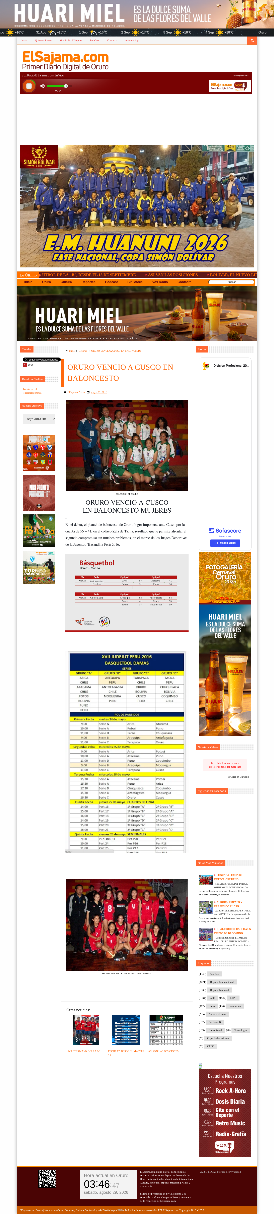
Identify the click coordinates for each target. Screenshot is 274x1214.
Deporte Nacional (219, 990)
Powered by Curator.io (238, 777)
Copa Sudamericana (218, 1038)
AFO (212, 998)
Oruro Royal (215, 1030)
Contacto (112, 40)
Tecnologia (240, 1030)
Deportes (83, 350)
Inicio (24, 40)
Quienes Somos (43, 40)
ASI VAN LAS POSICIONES (113, 274)
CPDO (210, 1046)
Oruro (212, 1006)
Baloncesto (235, 1006)
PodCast (94, 40)
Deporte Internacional (222, 981)
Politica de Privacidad (229, 1171)
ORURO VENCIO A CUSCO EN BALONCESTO (116, 350)
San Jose (214, 973)
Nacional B (215, 1022)
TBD (120, 1210)
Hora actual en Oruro (106, 1175)
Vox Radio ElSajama (71, 40)
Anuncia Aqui (132, 40)
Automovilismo (217, 1014)
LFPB (233, 998)
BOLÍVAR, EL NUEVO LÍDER (177, 274)
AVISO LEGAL (208, 1171)
